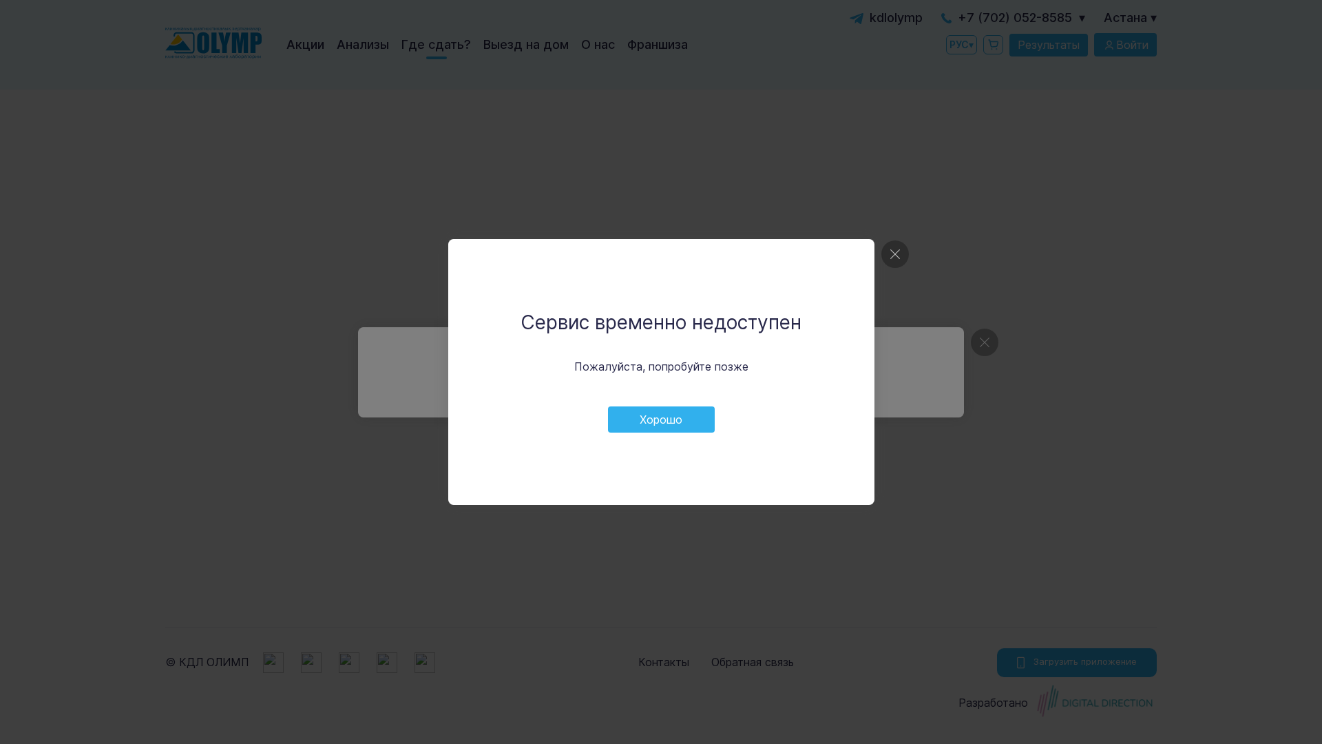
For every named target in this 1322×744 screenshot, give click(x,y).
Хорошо (661, 419)
